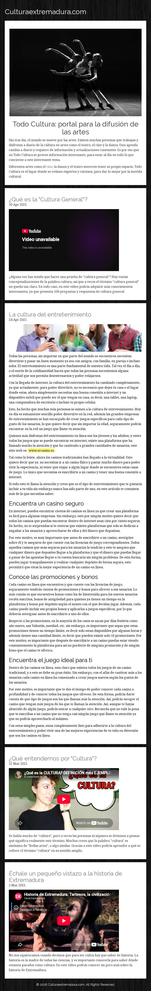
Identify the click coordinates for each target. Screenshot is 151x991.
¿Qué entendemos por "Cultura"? (53, 758)
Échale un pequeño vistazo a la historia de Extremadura (65, 876)
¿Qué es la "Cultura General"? (48, 199)
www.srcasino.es (41, 450)
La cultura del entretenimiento (50, 314)
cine (49, 166)
